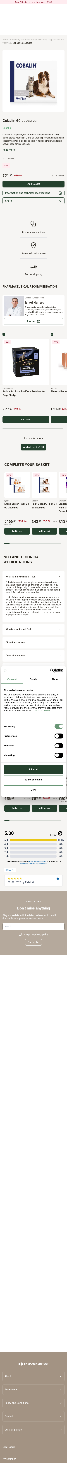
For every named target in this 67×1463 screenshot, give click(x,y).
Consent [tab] (12, 679)
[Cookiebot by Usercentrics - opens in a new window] (49, 671)
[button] (33, 1389)
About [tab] (55, 679)
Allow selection (33, 779)
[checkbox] (3, 334)
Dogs (34, 39)
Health (42, 39)
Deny (33, 789)
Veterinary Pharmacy (20, 39)
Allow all (33, 769)
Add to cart (26, 419)
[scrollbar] (32, 429)
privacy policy (41, 934)
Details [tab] (33, 679)
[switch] (59, 736)
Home (5, 39)
